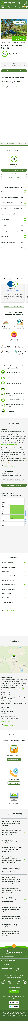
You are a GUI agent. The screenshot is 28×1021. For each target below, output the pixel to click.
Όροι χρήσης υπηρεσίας (19, 1015)
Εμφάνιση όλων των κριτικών (13, 306)
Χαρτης (17, 7)
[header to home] (8, 2)
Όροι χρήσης (6, 1012)
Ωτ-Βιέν (16, 87)
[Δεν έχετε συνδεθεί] (25, 3)
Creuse (11, 87)
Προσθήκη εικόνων (13, 177)
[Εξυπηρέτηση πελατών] (19, 3)
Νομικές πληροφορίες (18, 1012)
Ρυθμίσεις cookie (7, 1015)
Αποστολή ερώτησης (13, 70)
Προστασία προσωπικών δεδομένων (14, 1013)
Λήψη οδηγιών (5, 721)
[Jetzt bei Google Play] (14, 1006)
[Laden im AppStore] (14, 1002)
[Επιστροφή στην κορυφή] (14, 946)
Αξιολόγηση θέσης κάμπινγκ (13, 170)
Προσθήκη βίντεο (14, 173)
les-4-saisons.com (14, 803)
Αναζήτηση (9, 7)
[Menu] (2, 6)
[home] (14, 951)
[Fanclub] (25, 7)
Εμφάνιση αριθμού (14, 783)
